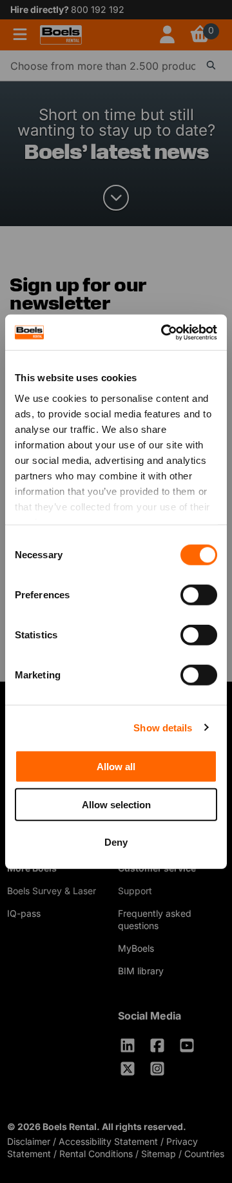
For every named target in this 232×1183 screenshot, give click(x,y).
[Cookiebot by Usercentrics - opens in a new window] (163, 332)
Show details (162, 727)
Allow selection (116, 804)
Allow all (116, 766)
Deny (116, 842)
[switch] (198, 595)
